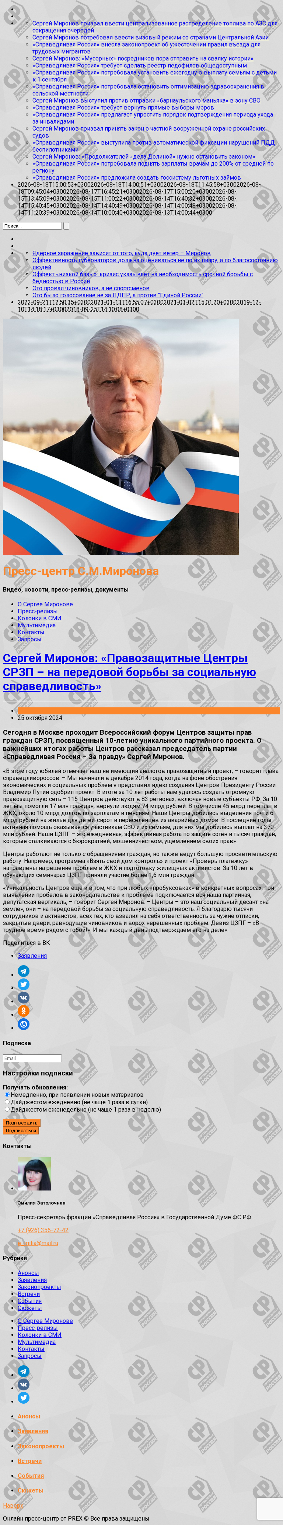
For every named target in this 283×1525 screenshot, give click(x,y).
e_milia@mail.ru (38, 1243)
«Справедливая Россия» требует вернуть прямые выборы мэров (123, 107)
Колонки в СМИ (40, 618)
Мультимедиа (37, 625)
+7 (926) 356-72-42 (43, 1230)
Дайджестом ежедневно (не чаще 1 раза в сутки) (79, 1102)
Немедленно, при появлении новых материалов (77, 1094)
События (30, 1300)
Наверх (13, 1505)
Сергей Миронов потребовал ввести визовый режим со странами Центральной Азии (150, 37)
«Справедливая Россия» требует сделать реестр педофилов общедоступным (139, 65)
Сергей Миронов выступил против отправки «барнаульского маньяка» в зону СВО (146, 100)
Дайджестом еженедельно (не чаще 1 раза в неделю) (86, 1109)
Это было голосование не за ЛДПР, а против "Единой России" (117, 295)
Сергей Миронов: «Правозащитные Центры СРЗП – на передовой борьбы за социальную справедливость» (129, 672)
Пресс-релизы (38, 611)
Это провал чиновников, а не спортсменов (91, 288)
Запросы (30, 639)
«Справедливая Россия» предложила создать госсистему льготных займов (136, 177)
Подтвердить (22, 1123)
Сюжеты (30, 1307)
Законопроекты (39, 1286)
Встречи (29, 1293)
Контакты (31, 632)
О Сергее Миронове (45, 604)
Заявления (32, 710)
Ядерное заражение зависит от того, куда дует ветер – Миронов (121, 253)
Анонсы (28, 1272)
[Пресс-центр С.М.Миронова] (121, 552)
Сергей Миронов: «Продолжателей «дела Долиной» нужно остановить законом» (143, 156)
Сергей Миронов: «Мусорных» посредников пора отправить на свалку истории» (143, 58)
